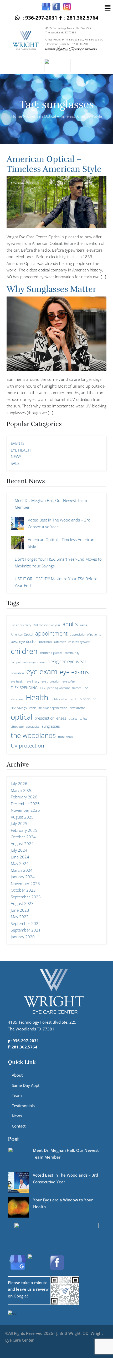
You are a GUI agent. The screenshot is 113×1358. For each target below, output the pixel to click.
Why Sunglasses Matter (51, 289)
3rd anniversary (21, 625)
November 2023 (25, 883)
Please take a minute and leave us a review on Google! (28, 1289)
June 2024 (20, 856)
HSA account (85, 698)
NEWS (16, 456)
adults (70, 624)
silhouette (17, 726)
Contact (18, 1126)
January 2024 (23, 876)
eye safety (69, 681)
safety (83, 718)
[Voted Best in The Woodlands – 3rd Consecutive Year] (17, 523)
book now (45, 642)
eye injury (33, 681)
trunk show (65, 737)
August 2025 (22, 817)
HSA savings (19, 708)
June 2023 (20, 910)
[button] (107, 7)
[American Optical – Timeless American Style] (17, 542)
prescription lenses (50, 718)
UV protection (27, 745)
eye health (17, 681)
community (72, 653)
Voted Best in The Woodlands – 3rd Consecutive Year (59, 523)
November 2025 (25, 810)
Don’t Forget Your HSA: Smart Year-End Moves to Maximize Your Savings (58, 562)
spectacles (32, 726)
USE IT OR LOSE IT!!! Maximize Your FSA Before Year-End (56, 582)
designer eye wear (67, 661)
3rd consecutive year (46, 625)
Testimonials (23, 1105)
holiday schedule (62, 699)
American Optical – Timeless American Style (54, 164)
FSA (86, 688)
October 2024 (23, 836)
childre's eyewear (79, 642)
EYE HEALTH (22, 450)
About (17, 1075)
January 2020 (23, 936)
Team (17, 1095)
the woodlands (33, 735)
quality (73, 718)
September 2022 (26, 923)
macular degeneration (52, 708)
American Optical (22, 634)
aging (83, 625)
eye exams (74, 672)
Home (16, 116)
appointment (51, 633)
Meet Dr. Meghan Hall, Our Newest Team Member (51, 504)
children (24, 651)
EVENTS (17, 443)
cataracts (60, 642)
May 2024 (20, 863)
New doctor (77, 708)
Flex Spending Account (55, 688)
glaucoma (17, 699)
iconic (32, 708)
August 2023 (22, 903)
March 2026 (22, 790)
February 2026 (24, 796)
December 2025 (25, 803)
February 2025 (24, 830)
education (17, 673)
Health (37, 697)
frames (76, 688)
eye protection (51, 681)
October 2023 (23, 890)
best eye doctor (24, 641)
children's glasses (51, 653)
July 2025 (19, 823)
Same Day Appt (25, 1085)
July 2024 (19, 850)
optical (21, 717)
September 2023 (26, 896)
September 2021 (26, 930)
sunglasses (51, 726)
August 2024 (22, 843)
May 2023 (20, 916)
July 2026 (19, 783)
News (17, 1115)
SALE (15, 463)
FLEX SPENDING (24, 687)
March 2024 (22, 870)
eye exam (42, 671)
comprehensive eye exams (28, 662)
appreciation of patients (85, 634)
